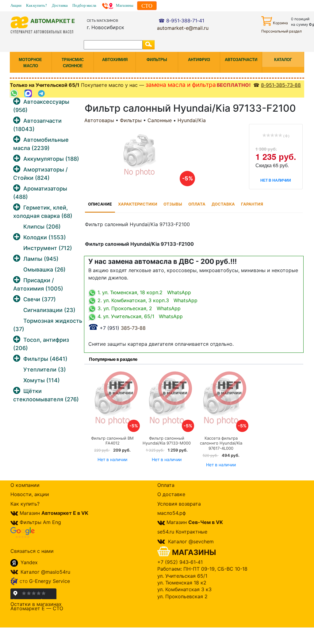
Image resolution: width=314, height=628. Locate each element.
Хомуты (41, 380)
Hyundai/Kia (192, 120)
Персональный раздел (281, 31)
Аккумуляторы (51, 159)
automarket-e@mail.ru (183, 28)
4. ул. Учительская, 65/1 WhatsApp (139, 316)
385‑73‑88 (117, 328)
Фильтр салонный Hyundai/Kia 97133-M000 (167, 441)
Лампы (41, 259)
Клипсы (42, 226)
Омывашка (44, 269)
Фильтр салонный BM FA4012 (112, 441)
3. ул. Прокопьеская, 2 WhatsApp (138, 308)
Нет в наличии (112, 459)
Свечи (39, 299)
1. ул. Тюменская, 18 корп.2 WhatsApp (143, 292)
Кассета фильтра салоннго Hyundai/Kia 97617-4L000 (221, 443)
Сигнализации (49, 310)
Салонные (159, 120)
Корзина (280, 23)
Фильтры (45, 359)
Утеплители (44, 369)
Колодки (44, 237)
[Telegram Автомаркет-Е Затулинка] (42, 93)
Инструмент (47, 248)
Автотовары (99, 120)
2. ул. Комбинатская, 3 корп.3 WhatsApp (146, 300)
